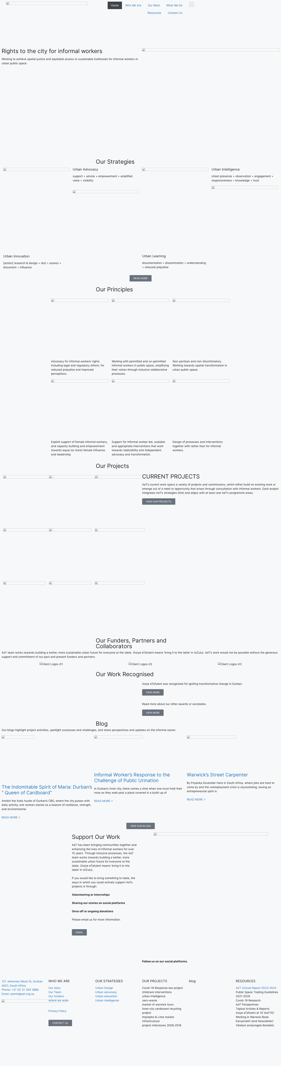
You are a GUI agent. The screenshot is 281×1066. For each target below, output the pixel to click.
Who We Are (133, 5)
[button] (191, 4)
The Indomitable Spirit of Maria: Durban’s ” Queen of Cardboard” (47, 789)
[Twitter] (155, 971)
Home (115, 5)
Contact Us (175, 12)
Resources (154, 12)
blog (192, 981)
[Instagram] (173, 971)
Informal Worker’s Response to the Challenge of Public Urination (132, 777)
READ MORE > (11, 817)
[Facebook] (146, 971)
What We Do (174, 5)
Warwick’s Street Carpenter (217, 775)
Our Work (154, 5)
